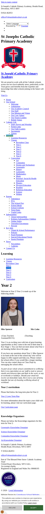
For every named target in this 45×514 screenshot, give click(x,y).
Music (18, 176)
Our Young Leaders (18, 118)
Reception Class (22, 142)
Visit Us (4, 95)
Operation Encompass (19, 223)
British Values (16, 120)
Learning (9, 136)
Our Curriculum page (9, 407)
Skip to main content (9, 2)
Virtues (14, 133)
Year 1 (18, 145)
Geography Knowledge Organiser (14, 427)
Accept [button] (33, 508)
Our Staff (14, 111)
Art (17, 160)
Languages (20, 172)
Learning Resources (19, 138)
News (8, 241)
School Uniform (17, 208)
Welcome (14, 104)
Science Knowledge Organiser (13, 432)
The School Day (17, 203)
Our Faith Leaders (18, 129)
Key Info (9, 228)
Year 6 (18, 156)
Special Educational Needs (21, 237)
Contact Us (10, 248)
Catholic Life (11, 122)
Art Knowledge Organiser (11, 440)
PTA (13, 201)
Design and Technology (25, 165)
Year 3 (18, 149)
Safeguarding (11, 214)
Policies (14, 232)
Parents (9, 196)
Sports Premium (17, 239)
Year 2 (18, 147)
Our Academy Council (20, 109)
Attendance (15, 199)
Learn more (32, 503)
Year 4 (18, 151)
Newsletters (15, 244)
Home (8, 100)
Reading (19, 187)
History (19, 169)
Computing (20, 163)
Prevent (14, 226)
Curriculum (15, 158)
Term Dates (15, 210)
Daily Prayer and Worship (21, 124)
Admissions (15, 106)
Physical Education (23, 185)
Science (19, 192)
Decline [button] (12, 507)
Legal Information (16, 490)
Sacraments (15, 131)
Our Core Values (17, 115)
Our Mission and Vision (20, 113)
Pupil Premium (17, 235)
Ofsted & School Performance (23, 230)
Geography (20, 167)
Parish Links (16, 127)
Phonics (19, 183)
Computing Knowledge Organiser (14, 436)
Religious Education (24, 190)
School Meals (16, 205)
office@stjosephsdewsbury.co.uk (14, 17)
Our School (10, 102)
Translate (24, 26)
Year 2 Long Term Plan (10, 396)
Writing (19, 194)
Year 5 (18, 154)
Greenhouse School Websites (27, 495)
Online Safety (16, 221)
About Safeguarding (19, 217)
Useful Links (16, 212)
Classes (14, 140)
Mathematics (21, 174)
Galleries (14, 246)
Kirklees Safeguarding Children (23, 219)
